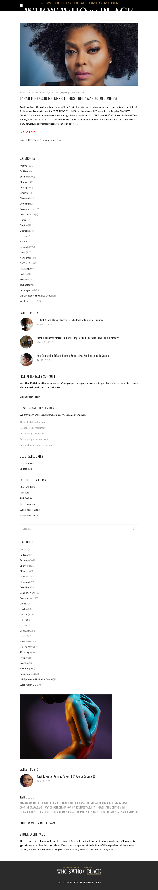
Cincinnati (25, 192)
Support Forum (105, 383)
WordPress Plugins (30, 509)
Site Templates (27, 504)
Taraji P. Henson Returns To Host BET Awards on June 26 (68, 98)
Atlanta (23, 165)
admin (42, 92)
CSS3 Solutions (27, 486)
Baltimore (25, 171)
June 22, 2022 (27, 92)
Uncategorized (27, 290)
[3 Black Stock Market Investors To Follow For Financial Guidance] (26, 324)
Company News (27, 209)
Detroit (24, 230)
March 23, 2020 (45, 342)
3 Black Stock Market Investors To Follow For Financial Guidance (70, 320)
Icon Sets (24, 492)
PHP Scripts (26, 498)
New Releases (27, 463)
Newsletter (25, 257)
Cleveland (25, 198)
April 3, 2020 (43, 360)
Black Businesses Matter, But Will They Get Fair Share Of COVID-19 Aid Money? (78, 338)
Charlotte (25, 182)
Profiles (24, 279)
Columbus (25, 203)
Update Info (26, 468)
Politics (24, 274)
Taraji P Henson (41, 140)
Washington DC (28, 301)
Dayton (24, 225)
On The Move (27, 263)
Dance (57, 92)
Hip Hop (65, 92)
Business (24, 176)
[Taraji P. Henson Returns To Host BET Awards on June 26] (79, 54)
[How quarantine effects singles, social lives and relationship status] (26, 359)
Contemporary (27, 214)
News (83, 92)
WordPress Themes (30, 515)
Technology (26, 284)
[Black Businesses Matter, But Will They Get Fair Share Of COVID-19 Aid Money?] (26, 342)
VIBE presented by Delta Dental (36, 295)
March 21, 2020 (45, 324)
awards (23, 140)
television (55, 140)
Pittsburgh (25, 268)
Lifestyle (74, 92)
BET (30, 140)
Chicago (24, 187)
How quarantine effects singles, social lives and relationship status (73, 356)
